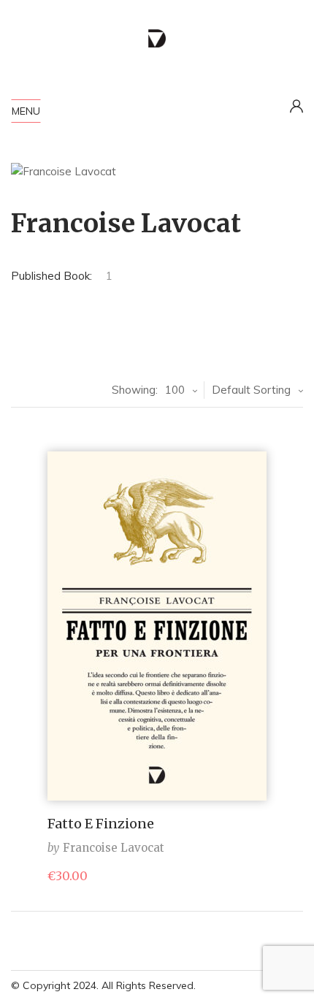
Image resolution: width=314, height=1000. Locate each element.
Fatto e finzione (100, 823)
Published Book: (51, 276)
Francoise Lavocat (113, 848)
